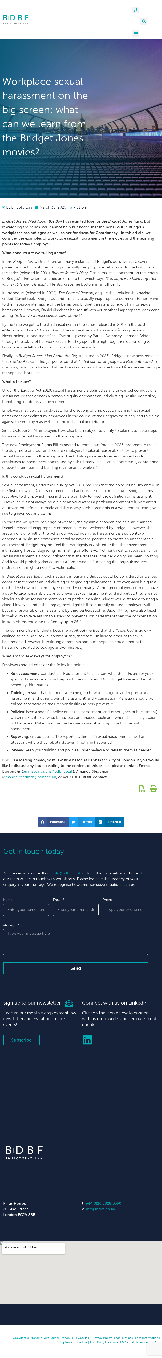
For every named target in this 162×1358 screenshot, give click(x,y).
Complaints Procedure (72, 1342)
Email (57, 900)
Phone (108, 900)
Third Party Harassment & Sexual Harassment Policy (125, 1342)
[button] (143, 21)
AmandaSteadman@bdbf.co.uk (29, 777)
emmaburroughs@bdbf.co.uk (48, 771)
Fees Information (146, 1338)
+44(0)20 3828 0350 (103, 1203)
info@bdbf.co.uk (67, 873)
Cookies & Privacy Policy (95, 1338)
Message (10, 925)
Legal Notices (123, 1338)
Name (7, 900)
